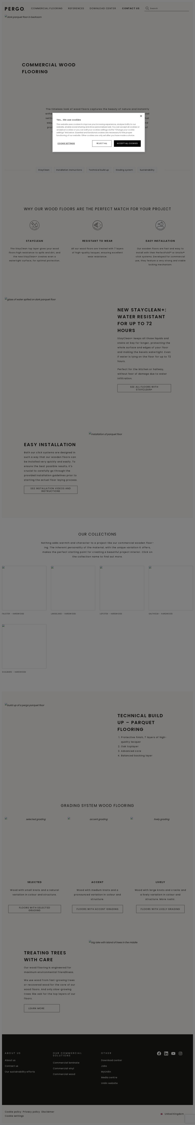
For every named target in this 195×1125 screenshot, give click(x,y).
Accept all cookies (127, 143)
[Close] (141, 116)
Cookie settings (66, 143)
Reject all (102, 143)
